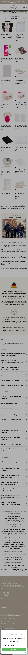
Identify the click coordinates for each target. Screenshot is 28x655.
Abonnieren (14, 649)
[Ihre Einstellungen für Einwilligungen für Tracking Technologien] (25, 652)
